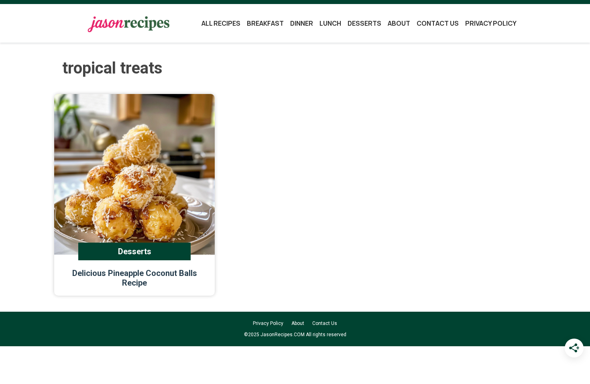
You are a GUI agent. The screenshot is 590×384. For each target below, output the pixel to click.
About (399, 23)
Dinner (301, 23)
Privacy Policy (491, 23)
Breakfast (265, 23)
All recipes (220, 23)
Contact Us (438, 23)
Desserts (364, 23)
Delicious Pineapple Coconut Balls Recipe (134, 278)
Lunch (330, 23)
